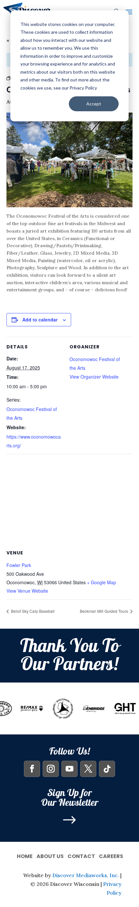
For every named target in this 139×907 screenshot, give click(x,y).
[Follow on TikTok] (107, 769)
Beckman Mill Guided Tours (104, 611)
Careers (111, 856)
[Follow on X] (88, 769)
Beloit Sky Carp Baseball (32, 611)
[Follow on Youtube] (69, 769)
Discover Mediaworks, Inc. (85, 875)
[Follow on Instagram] (51, 769)
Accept (93, 103)
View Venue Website (27, 590)
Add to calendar (40, 319)
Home (25, 856)
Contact (81, 856)
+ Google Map (101, 582)
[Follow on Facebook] (32, 769)
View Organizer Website (94, 376)
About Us (50, 856)
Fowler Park (18, 565)
